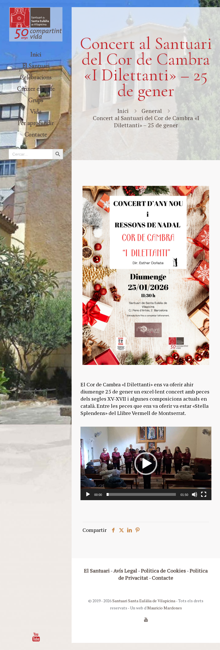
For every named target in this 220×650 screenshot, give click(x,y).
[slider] (141, 494)
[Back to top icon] (192, 638)
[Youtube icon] (36, 637)
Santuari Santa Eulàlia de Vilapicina (143, 600)
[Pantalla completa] (204, 494)
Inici (123, 111)
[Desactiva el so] (194, 494)
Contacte (162, 577)
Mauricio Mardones (164, 608)
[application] (145, 463)
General (152, 111)
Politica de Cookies (163, 570)
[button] (145, 463)
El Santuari (97, 570)
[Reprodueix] (88, 494)
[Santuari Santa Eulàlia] (36, 24)
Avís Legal (125, 570)
